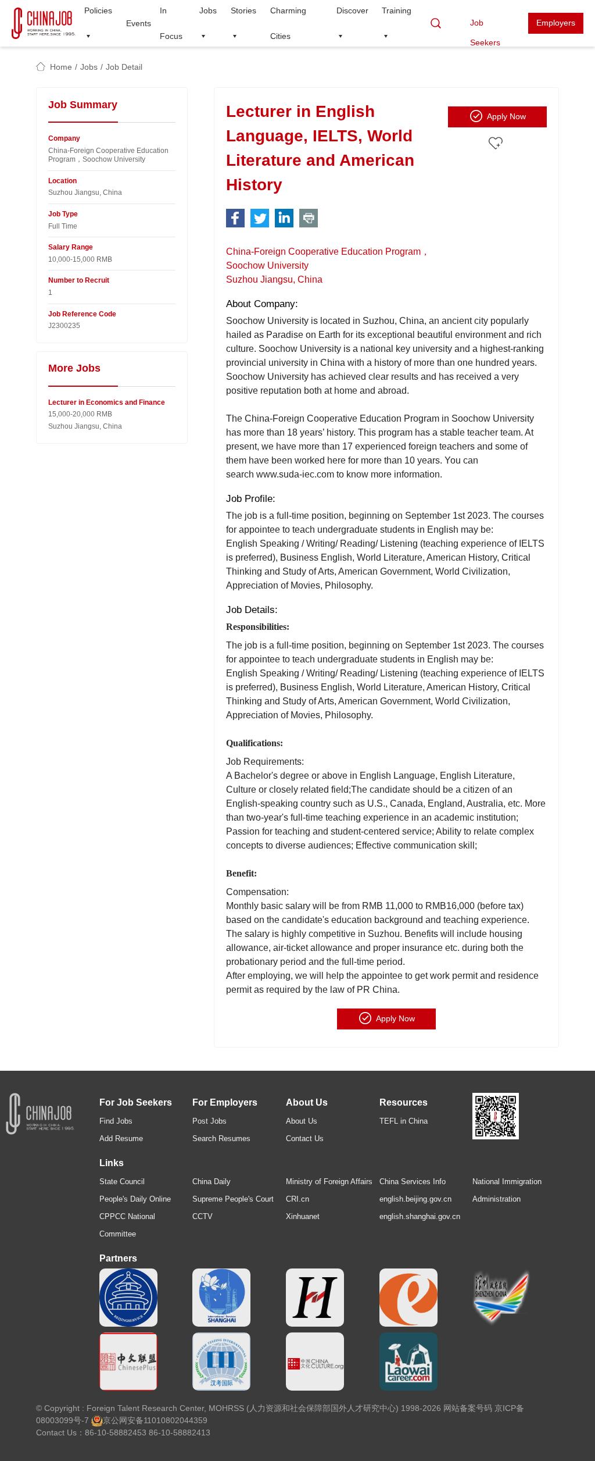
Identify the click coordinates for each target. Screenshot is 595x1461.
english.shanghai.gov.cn (419, 1216)
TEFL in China (403, 1121)
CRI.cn (297, 1199)
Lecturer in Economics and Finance (106, 402)
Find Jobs (115, 1121)
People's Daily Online (135, 1199)
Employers (555, 22)
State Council (122, 1181)
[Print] (308, 218)
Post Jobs (209, 1121)
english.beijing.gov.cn (415, 1199)
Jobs (89, 67)
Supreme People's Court (233, 1199)
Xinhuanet (303, 1216)
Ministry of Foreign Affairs (329, 1181)
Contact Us (305, 1138)
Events (138, 23)
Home (61, 67)
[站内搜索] (435, 23)
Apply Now (506, 116)
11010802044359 (175, 1420)
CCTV (202, 1216)
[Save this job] (497, 143)
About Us (301, 1121)
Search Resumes (221, 1138)
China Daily (211, 1181)
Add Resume (121, 1138)
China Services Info (412, 1181)
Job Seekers (485, 26)
